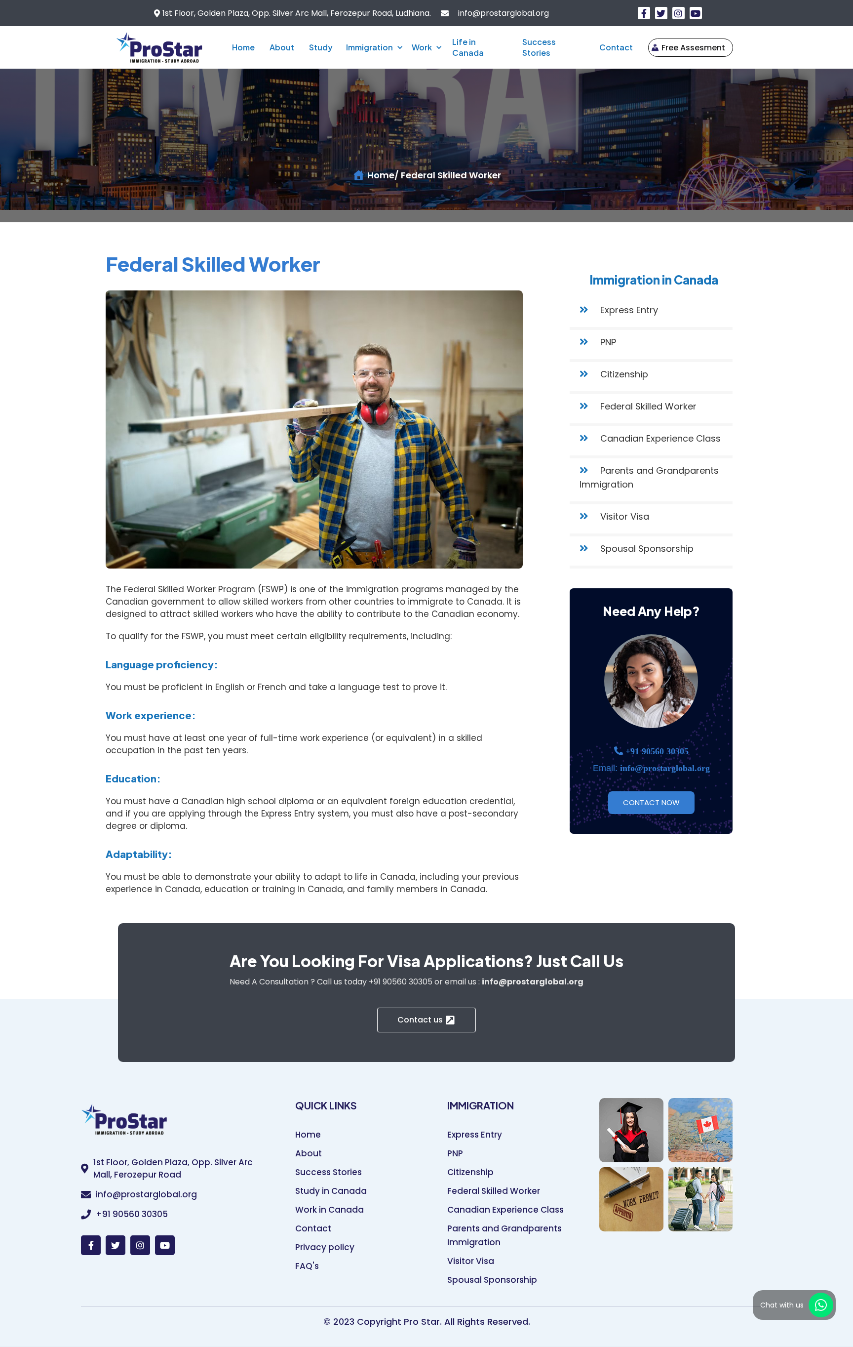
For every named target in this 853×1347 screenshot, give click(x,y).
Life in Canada (468, 47)
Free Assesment (693, 47)
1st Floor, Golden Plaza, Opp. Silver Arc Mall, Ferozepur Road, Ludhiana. (296, 13)
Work (422, 47)
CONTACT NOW (651, 802)
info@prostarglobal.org (502, 13)
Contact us (420, 1019)
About (282, 47)
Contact (616, 47)
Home (243, 47)
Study (321, 47)
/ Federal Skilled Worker (447, 175)
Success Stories (539, 47)
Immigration (369, 47)
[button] (373, 47)
